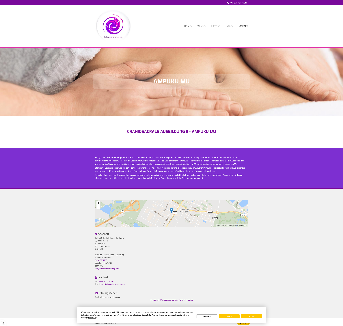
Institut (215, 26)
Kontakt (243, 26)
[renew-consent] (3, 323)
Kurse (228, 26)
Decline (229, 316)
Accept (251, 316)
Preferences (207, 316)
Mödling (190, 300)
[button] (171, 210)
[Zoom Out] (98, 207)
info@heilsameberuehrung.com (107, 269)
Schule (201, 26)
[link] (185, 26)
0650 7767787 (101, 260)
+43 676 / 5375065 (238, 2)
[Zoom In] (98, 203)
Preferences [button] (92, 318)
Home (187, 26)
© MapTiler (221, 225)
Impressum (154, 300)
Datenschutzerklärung (169, 300)
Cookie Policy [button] (147, 315)
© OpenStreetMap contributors (236, 225)
